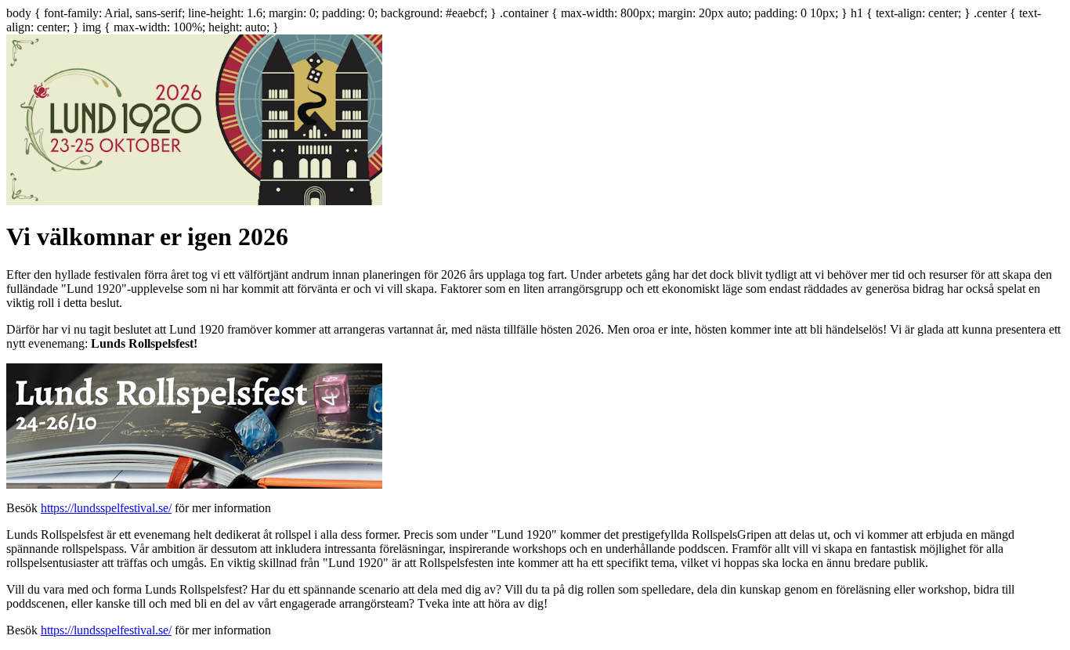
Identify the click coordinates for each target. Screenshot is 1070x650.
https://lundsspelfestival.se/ (106, 508)
